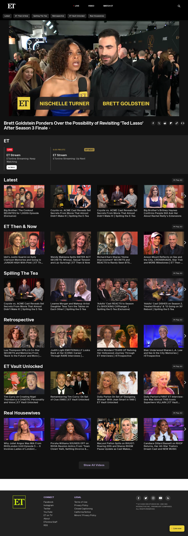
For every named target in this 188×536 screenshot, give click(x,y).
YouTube (48, 512)
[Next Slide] (185, 197)
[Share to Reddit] (165, 123)
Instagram (49, 505)
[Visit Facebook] (138, 499)
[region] (94, 68)
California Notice (82, 512)
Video (91, 5)
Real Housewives (97, 16)
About (47, 518)
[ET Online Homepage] (11, 6)
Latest (7, 16)
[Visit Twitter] (145, 499)
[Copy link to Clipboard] (176, 123)
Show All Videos (94, 465)
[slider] (94, 109)
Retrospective (58, 16)
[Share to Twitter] (159, 123)
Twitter (47, 508)
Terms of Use (80, 502)
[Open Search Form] (179, 6)
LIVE (77, 5)
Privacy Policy (81, 505)
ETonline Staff (50, 522)
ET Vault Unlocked (77, 16)
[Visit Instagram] (153, 499)
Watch (12, 167)
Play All (179, 180)
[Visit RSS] (167, 499)
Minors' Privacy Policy (85, 515)
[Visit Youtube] (160, 498)
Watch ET (108, 5)
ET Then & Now (21, 16)
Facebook (48, 502)
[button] (13, 113)
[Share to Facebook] (153, 123)
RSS (46, 525)
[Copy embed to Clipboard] (182, 123)
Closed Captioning (83, 508)
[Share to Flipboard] (170, 123)
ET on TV (48, 515)
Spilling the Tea (40, 16)
